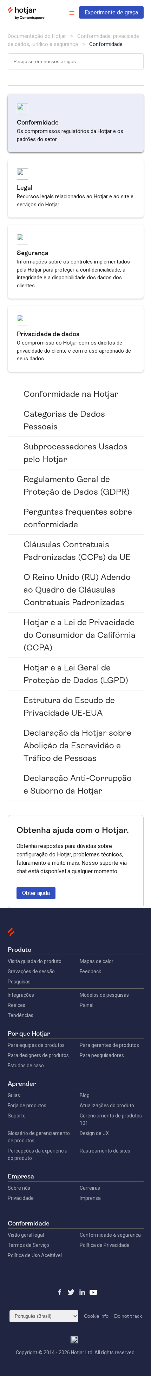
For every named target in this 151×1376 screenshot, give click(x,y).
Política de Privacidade (105, 1245)
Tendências (20, 1015)
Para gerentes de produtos (109, 1045)
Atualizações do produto (107, 1105)
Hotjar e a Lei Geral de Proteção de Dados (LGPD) (76, 674)
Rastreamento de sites (105, 1151)
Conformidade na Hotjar (71, 394)
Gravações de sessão (31, 971)
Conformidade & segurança (110, 1235)
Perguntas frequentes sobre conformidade (78, 518)
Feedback (90, 971)
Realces (16, 1005)
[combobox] (76, 61)
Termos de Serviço (28, 1245)
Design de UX (94, 1133)
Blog (85, 1095)
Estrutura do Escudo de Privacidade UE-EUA (69, 706)
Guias (14, 1095)
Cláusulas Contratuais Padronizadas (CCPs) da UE (77, 551)
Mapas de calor (96, 961)
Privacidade (21, 1198)
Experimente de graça (111, 12)
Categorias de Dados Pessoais (64, 420)
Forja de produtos (27, 1105)
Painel (86, 1005)
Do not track (128, 1316)
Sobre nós (19, 1188)
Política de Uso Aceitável (35, 1255)
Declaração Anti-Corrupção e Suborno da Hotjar (78, 784)
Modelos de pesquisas (104, 995)
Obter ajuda (36, 893)
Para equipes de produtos (36, 1045)
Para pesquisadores (102, 1055)
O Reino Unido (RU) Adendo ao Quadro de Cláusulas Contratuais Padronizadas (77, 589)
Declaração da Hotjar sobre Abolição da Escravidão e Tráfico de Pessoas (77, 745)
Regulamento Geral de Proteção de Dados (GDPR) (77, 485)
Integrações (21, 995)
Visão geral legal (26, 1235)
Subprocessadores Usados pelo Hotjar (75, 453)
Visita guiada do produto (34, 961)
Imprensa (90, 1198)
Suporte (17, 1115)
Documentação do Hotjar (37, 36)
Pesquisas (19, 981)
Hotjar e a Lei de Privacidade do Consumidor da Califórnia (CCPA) (80, 635)
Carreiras (90, 1188)
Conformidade (106, 44)
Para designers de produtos (38, 1055)
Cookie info (96, 1316)
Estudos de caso (26, 1065)
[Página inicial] (26, 18)
